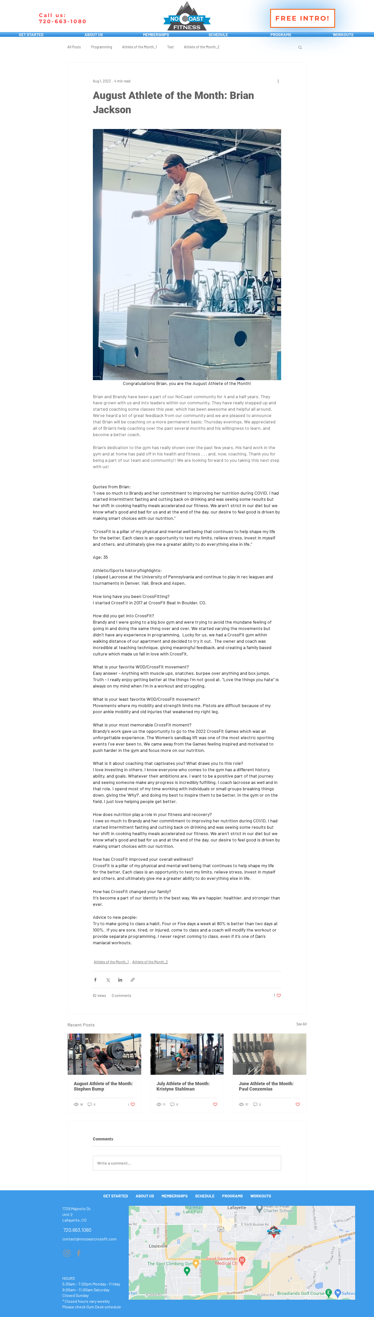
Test (170, 47)
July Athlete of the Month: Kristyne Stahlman (183, 1086)
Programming (101, 47)
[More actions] (278, 81)
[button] (300, 47)
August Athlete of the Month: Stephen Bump (103, 1086)
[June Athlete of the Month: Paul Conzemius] (269, 1054)
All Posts (74, 47)
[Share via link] (132, 979)
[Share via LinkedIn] (120, 979)
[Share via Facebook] (95, 979)
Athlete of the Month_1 (139, 47)
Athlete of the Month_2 (202, 47)
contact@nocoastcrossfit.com (89, 1238)
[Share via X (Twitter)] (107, 979)
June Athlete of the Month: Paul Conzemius (266, 1086)
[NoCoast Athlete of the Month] (104, 1054)
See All (301, 1024)
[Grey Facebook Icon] (78, 1253)
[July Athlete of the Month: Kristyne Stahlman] (187, 1054)
